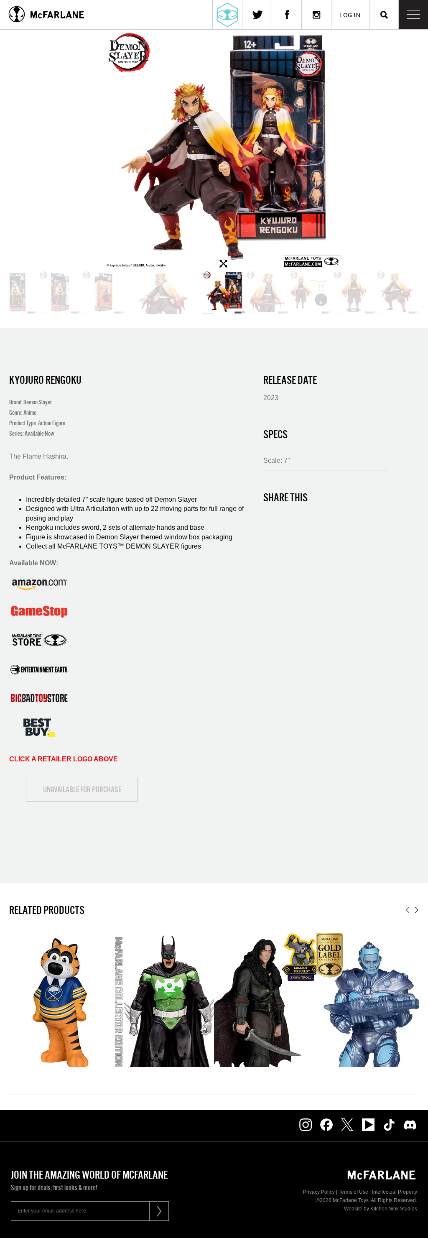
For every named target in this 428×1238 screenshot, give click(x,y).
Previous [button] (408, 910)
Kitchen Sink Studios (393, 1209)
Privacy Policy (319, 1192)
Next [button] (416, 910)
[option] (223, 292)
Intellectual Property (394, 1192)
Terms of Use (353, 1192)
